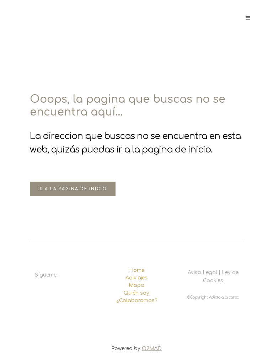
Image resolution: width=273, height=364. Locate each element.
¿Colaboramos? (136, 301)
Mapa (136, 285)
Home (136, 270)
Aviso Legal (202, 272)
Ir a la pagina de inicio (72, 189)
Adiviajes (136, 278)
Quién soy (136, 293)
